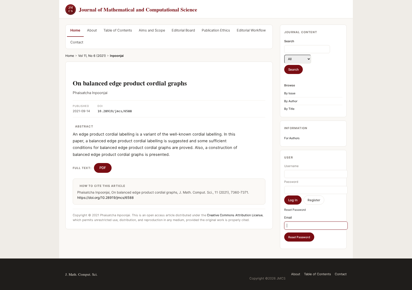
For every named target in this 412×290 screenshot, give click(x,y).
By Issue (289, 93)
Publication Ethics (216, 30)
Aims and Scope (152, 30)
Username (291, 166)
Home (75, 30)
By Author (290, 101)
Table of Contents (117, 30)
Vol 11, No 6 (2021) (92, 56)
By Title (289, 109)
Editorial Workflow (251, 30)
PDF (102, 168)
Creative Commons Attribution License (235, 215)
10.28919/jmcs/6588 (115, 111)
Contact (76, 42)
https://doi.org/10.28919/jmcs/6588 (105, 197)
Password (291, 182)
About (92, 30)
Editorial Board (183, 30)
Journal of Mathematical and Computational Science (132, 9)
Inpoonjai (117, 56)
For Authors (291, 138)
